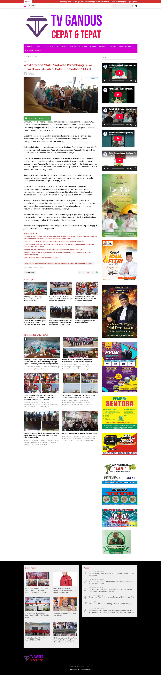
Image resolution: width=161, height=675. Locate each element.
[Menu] (25, 6)
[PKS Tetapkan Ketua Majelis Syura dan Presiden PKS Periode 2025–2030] (37, 604)
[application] (119, 73)
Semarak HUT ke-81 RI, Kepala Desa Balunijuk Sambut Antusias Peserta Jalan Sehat (54, 249)
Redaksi (31, 6)
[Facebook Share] (79, 272)
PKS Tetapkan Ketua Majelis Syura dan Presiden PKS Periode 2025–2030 (37, 615)
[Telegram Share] (92, 272)
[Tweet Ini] (83, 272)
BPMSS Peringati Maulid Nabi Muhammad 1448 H (41, 258)
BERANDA (28, 46)
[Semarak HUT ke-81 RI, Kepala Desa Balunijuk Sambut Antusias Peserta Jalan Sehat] (35, 312)
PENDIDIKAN (61, 46)
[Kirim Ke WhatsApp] (96, 272)
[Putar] (104, 81)
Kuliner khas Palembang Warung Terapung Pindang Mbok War (111, 597)
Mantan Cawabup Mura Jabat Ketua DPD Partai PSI (36, 639)
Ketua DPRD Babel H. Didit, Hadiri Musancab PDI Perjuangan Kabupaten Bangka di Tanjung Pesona (37, 590)
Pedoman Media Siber (33, 51)
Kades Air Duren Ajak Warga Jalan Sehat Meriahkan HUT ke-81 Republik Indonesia (54, 241)
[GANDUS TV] (63, 26)
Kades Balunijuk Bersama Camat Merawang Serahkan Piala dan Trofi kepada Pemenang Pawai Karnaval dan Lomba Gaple (59, 245)
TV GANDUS (112, 46)
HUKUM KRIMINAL (125, 46)
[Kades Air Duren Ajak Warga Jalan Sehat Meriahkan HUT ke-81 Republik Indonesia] (61, 288)
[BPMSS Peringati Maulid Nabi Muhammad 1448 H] (86, 312)
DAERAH (93, 46)
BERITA (37, 46)
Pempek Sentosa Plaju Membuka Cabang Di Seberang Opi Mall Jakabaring (111, 575)
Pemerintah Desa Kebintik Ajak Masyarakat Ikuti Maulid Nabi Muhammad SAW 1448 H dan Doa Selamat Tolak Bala (58, 253)
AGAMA (102, 46)
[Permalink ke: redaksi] (25, 74)
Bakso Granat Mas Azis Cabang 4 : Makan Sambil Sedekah (110, 604)
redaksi (30, 73)
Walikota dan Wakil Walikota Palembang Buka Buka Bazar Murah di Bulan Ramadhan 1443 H (58, 264)
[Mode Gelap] (136, 6)
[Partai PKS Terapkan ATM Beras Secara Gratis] (65, 604)
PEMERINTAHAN (48, 46)
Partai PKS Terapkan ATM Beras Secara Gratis (64, 614)
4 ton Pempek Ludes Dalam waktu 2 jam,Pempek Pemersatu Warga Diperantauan (111, 582)
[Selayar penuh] (135, 81)
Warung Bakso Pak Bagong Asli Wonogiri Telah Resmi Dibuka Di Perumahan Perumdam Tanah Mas (112, 590)
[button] (132, 5)
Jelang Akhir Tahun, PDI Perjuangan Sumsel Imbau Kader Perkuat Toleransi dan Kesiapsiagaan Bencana (65, 590)
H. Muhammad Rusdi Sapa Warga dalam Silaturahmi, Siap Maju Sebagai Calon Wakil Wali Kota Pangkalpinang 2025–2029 (65, 640)
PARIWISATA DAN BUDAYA (78, 46)
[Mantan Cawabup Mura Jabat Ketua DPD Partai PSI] (37, 629)
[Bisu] (131, 81)
